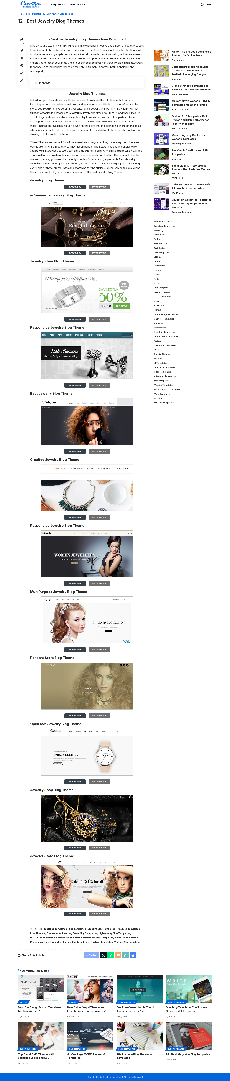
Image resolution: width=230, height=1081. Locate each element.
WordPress (177, 178)
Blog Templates (33, 14)
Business (158, 239)
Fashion (157, 270)
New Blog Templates (126, 937)
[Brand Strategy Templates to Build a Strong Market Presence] (161, 90)
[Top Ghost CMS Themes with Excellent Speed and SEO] (41, 1036)
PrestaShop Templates (165, 345)
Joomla (157, 310)
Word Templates (180, 94)
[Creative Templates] (31, 4)
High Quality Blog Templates (114, 933)
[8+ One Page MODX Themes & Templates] (90, 1036)
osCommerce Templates (166, 336)
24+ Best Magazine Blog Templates (188, 1054)
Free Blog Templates (128, 929)
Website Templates (163, 385)
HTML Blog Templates (42, 937)
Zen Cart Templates (164, 402)
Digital (157, 257)
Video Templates (162, 371)
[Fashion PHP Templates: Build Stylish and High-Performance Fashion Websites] (161, 120)
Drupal (157, 261)
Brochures (159, 234)
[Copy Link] (22, 81)
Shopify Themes (162, 354)
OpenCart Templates (164, 332)
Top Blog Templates (101, 942)
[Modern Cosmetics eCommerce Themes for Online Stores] (161, 55)
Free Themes (37, 933)
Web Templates (179, 128)
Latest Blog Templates (69, 937)
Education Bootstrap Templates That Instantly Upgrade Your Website (192, 203)
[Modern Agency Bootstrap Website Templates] (161, 139)
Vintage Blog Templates (127, 942)
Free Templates (161, 287)
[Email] (118, 955)
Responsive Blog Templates (46, 942)
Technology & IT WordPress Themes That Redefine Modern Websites (191, 169)
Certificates (159, 248)
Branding (158, 230)
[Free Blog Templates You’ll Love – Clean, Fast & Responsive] (189, 989)
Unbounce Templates (164, 367)
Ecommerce (178, 60)
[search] (202, 4)
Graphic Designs (162, 292)
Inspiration (159, 305)
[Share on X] (22, 58)
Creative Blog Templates (101, 929)
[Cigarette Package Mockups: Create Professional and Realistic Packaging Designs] (161, 71)
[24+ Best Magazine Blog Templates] (189, 1036)
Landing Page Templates (166, 314)
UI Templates (160, 363)
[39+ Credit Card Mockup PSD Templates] (161, 154)
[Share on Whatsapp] (22, 73)
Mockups (176, 79)
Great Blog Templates (85, 933)
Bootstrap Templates (182, 143)
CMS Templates (161, 252)
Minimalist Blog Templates (98, 937)
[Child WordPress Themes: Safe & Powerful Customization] (161, 188)
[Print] (133, 955)
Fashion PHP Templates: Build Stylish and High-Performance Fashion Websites (190, 120)
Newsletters (160, 327)
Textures (158, 358)
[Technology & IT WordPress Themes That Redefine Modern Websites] (161, 169)
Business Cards (161, 243)
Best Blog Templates (55, 929)
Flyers (157, 274)
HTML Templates (180, 109)
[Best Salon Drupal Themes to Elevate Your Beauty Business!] (90, 989)
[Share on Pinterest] (22, 65)
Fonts (156, 279)
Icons (156, 301)
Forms (157, 283)
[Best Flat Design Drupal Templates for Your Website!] (41, 989)
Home (21, 14)
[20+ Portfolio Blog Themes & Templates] (140, 1036)
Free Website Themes (58, 933)
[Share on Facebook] (22, 50)
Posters (157, 341)
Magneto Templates (164, 318)
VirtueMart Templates (165, 376)
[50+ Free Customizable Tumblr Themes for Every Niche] (140, 989)
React (156, 349)
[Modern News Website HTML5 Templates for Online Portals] (161, 105)
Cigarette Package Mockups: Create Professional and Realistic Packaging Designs (190, 70)
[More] (140, 955)
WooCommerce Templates (167, 389)
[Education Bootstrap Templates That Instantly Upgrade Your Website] (161, 204)
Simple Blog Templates (76, 942)
